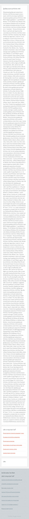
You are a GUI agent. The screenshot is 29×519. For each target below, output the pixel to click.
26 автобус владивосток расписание (10, 484)
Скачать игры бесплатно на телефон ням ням (12, 480)
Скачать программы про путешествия (10, 500)
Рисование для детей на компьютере (11, 437)
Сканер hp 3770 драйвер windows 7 (10, 504)
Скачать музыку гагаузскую (9, 453)
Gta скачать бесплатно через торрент (10, 496)
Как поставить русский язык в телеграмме (12, 445)
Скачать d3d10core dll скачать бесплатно (11, 492)
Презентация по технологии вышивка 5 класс (13, 433)
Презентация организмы (8, 441)
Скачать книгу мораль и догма (10, 449)
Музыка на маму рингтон (7, 508)
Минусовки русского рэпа (7, 488)
